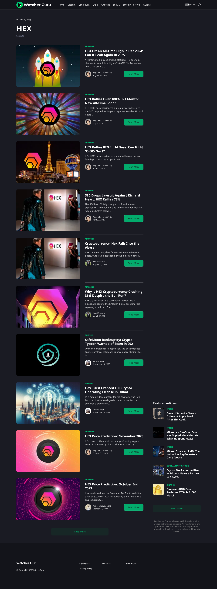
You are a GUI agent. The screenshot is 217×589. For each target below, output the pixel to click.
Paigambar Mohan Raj (102, 72)
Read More (133, 73)
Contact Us (84, 563)
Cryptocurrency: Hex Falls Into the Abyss (112, 245)
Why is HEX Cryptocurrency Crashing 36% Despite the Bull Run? (113, 294)
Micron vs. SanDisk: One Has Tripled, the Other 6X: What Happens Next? (183, 435)
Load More (80, 531)
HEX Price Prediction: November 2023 (114, 436)
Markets (89, 383)
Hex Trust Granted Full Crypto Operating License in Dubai (108, 390)
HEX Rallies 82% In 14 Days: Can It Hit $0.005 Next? (114, 149)
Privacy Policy (85, 568)
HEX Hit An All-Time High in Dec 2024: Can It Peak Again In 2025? (114, 53)
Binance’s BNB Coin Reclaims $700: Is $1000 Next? (181, 492)
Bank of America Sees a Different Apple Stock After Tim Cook (181, 416)
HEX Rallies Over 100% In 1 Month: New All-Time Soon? (112, 101)
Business (89, 335)
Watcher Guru (26, 563)
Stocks (170, 409)
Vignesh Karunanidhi (102, 505)
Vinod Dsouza (99, 261)
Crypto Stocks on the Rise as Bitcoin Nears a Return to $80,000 (183, 473)
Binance (171, 485)
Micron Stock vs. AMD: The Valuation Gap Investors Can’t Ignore (183, 454)
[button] (189, 4)
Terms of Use (130, 563)
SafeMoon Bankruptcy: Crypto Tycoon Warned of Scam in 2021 (110, 342)
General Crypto (174, 466)
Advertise (106, 563)
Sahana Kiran (98, 361)
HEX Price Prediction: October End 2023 (111, 486)
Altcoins (89, 46)
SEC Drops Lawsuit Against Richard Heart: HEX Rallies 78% (112, 197)
